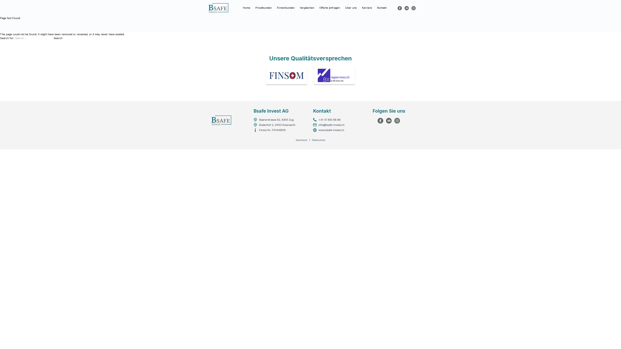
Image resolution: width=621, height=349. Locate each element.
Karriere (367, 7)
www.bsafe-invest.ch (331, 130)
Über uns (351, 7)
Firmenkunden (286, 7)
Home (246, 7)
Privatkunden (263, 7)
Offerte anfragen (329, 7)
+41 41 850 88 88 (330, 119)
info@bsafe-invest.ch (331, 125)
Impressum (301, 140)
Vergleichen (307, 7)
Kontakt (382, 7)
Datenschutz (318, 140)
